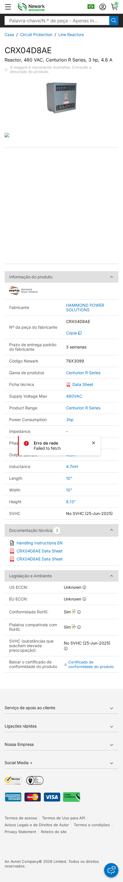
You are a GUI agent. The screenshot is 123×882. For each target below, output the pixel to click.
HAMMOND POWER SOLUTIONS (85, 307)
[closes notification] (93, 443)
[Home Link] (40, 7)
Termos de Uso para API (63, 818)
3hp (70, 419)
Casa (9, 34)
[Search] (113, 20)
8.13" (71, 501)
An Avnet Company (22, 861)
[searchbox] (57, 20)
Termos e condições (92, 824)
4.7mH (72, 466)
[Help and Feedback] (111, 870)
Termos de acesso (21, 818)
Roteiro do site (54, 831)
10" (69, 478)
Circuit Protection (36, 34)
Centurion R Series (83, 372)
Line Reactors (71, 34)
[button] (8, 7)
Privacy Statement (20, 831)
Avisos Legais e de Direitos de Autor (37, 824)
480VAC (74, 396)
